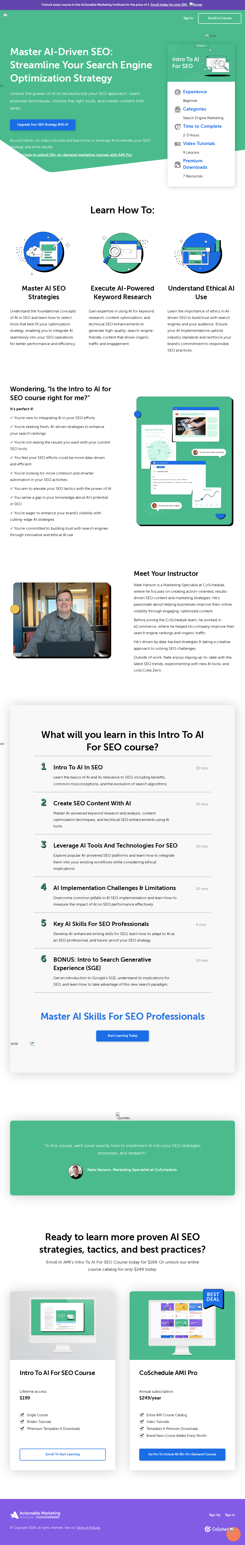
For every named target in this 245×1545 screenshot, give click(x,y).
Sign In (188, 18)
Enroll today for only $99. (169, 4)
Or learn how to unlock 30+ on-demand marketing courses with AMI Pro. (71, 155)
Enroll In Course (219, 18)
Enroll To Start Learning (63, 1454)
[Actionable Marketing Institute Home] (32, 18)
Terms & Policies (88, 1527)
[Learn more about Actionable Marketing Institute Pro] (35, 1515)
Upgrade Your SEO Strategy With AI (42, 124)
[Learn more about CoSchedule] (219, 1529)
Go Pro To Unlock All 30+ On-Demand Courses (182, 1454)
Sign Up (214, 1515)
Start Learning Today (123, 1035)
